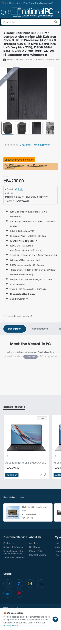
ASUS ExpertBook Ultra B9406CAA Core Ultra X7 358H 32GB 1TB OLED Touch (26, 462)
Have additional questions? (19, 316)
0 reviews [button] (25, 144)
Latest (21, 497)
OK (55, 619)
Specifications (40, 328)
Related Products (14, 407)
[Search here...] (56, 22)
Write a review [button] (41, 144)
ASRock (18, 189)
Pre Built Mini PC (24, 59)
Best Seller (9, 497)
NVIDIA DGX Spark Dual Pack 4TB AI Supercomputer (36, 507)
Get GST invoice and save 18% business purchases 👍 (26, 166)
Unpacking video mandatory (19, 159)
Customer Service (15, 537)
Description (14, 328)
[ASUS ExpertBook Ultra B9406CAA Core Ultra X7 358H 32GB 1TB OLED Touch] (26, 437)
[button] (2, 128)
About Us (35, 537)
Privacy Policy (10, 625)
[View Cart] (57, 12)
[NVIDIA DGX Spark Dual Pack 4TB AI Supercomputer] (12, 512)
